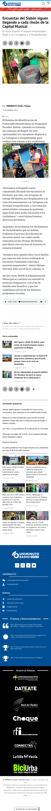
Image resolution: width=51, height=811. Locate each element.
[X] (16, 43)
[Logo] (11, 4)
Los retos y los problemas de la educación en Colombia (25, 428)
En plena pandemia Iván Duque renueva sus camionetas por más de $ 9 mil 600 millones (25, 449)
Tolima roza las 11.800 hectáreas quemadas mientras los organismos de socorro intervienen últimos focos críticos (37, 527)
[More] (33, 389)
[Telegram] (22, 43)
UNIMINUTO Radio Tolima (18, 106)
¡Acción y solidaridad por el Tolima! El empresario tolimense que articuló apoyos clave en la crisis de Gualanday (30, 359)
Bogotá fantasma (9, 442)
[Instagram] (23, 565)
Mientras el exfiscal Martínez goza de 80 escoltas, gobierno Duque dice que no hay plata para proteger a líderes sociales (24, 420)
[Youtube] (34, 565)
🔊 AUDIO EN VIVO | (36, 9)
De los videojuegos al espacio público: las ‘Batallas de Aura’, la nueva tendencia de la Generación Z (31, 375)
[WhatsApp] (10, 43)
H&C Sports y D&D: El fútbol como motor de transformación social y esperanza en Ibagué (29, 345)
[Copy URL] (27, 43)
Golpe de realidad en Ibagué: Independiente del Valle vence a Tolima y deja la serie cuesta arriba (13, 526)
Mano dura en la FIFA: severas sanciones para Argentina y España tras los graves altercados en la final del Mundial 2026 (13, 500)
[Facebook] (4, 43)
